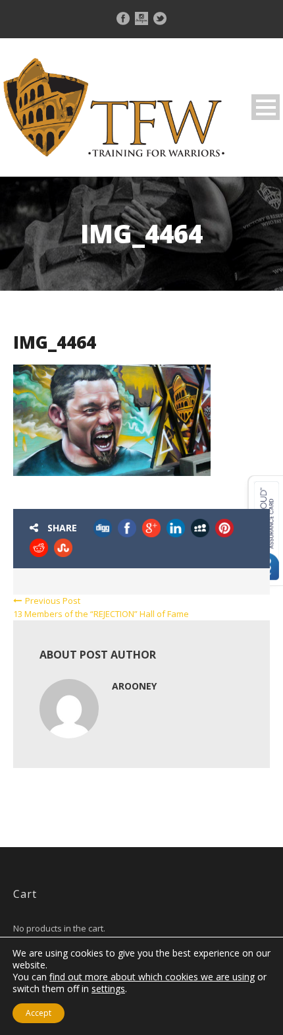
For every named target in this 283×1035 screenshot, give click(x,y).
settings (108, 989)
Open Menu (265, 107)
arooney (134, 686)
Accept (38, 1013)
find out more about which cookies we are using (152, 976)
